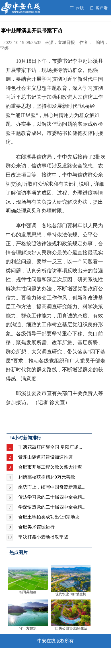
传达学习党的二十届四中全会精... (51, 497)
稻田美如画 (27, 592)
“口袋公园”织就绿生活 (70, 628)
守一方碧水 (27, 628)
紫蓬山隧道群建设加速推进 (45, 457)
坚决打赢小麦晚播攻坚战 (43, 536)
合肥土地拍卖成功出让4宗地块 (49, 517)
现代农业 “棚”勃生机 (70, 594)
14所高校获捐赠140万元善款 (46, 477)
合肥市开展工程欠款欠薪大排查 (50, 467)
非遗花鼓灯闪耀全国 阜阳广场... (50, 447)
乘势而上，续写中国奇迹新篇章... (51, 487)
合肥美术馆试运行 (36, 527)
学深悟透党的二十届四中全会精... (51, 507)
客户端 (101, 7)
